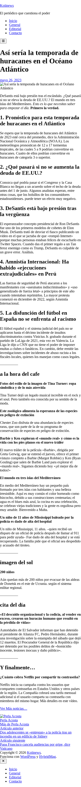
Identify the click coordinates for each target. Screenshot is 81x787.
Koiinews (7, 5)
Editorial (15, 29)
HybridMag (47, 756)
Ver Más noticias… (13, 708)
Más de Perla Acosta (14, 724)
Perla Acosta (9, 720)
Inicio (13, 21)
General (14, 25)
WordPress (28, 756)
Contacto (15, 33)
